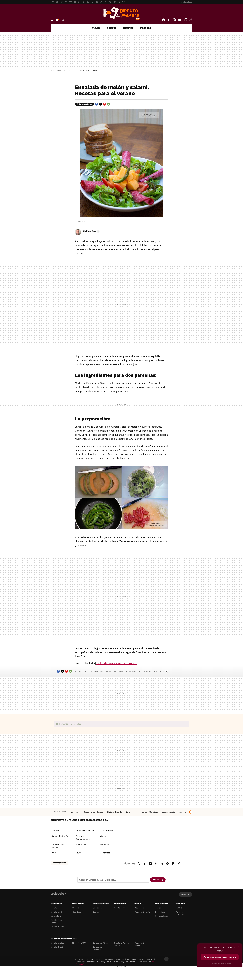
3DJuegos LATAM (79, 943)
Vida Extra (76, 912)
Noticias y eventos (85, 830)
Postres (145, 28)
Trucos (111, 28)
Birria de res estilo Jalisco (147, 812)
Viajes (96, 28)
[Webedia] (58, 893)
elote (95, 70)
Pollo (53, 853)
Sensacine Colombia (97, 948)
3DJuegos (76, 908)
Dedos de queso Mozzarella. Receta (116, 663)
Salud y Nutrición (59, 836)
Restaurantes (106, 830)
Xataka (54, 908)
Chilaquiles (74, 812)
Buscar (63, 20)
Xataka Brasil (57, 947)
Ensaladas (131, 671)
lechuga (119, 671)
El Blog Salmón (182, 908)
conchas (71, 70)
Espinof (96, 912)
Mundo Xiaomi (57, 927)
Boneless (130, 812)
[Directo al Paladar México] (121, 13)
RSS (162, 863)
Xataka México (57, 943)
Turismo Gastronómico (83, 837)
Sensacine (97, 908)
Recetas (128, 28)
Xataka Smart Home (57, 921)
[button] (91, 231)
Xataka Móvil (56, 912)
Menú (52, 20)
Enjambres (81, 844)
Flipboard (104, 104)
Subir (183, 894)
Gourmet (55, 830)
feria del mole (83, 70)
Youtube (180, 20)
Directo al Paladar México (121, 944)
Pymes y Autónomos (181, 913)
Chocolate (105, 853)
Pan (109, 671)
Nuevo (57, 20)
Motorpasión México (139, 944)
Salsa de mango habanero (92, 812)
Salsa (78, 853)
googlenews (186, 20)
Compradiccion (161, 916)
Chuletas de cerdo (114, 812)
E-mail (108, 104)
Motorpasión (139, 908)
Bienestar (104, 844)
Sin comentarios (85, 104)
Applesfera (56, 916)
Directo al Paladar (121, 908)
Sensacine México (100, 943)
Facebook (169, 20)
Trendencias (160, 908)
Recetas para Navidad (57, 846)
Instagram (174, 20)
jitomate (99, 671)
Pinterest (163, 20)
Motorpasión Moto (142, 912)
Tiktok (190, 20)
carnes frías (146, 671)
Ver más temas (59, 863)
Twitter (100, 104)
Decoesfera (160, 912)
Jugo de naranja (168, 812)
